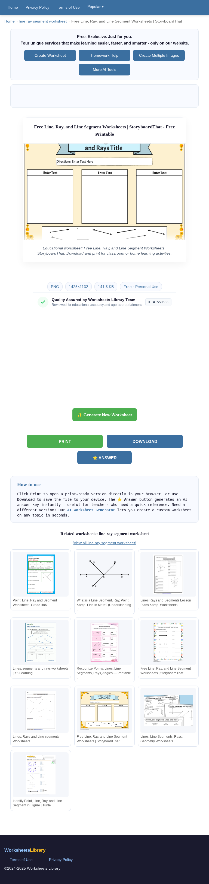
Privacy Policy (37, 7)
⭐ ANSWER (105, 457)
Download (145, 441)
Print (65, 441)
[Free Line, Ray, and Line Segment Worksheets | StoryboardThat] (168, 642)
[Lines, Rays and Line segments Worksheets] (40, 710)
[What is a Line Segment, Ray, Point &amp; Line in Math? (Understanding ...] (104, 574)
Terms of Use (68, 7)
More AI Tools (104, 69)
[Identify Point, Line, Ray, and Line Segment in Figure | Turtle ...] (40, 774)
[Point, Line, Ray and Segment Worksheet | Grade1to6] (40, 574)
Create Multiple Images (159, 55)
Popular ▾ (95, 6)
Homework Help (104, 55)
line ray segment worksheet (43, 21)
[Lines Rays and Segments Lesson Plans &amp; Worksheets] (168, 574)
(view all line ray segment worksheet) (104, 543)
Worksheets (24, 850)
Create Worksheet (50, 55)
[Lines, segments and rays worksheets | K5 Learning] (40, 642)
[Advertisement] (104, 360)
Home (13, 7)
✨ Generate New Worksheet (104, 415)
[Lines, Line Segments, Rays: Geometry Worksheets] (168, 710)
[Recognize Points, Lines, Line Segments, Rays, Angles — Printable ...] (104, 642)
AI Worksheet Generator (91, 510)
